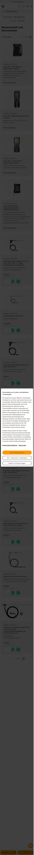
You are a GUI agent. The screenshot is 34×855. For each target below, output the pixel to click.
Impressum (21, 445)
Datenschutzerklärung (9, 445)
